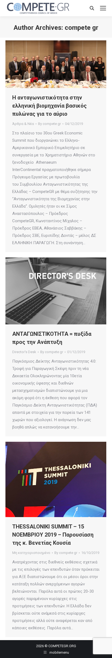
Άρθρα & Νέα (23, 124)
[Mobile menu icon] (103, 8)
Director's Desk (24, 352)
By (49, 124)
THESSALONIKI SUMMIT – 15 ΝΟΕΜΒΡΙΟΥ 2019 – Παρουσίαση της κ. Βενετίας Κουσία (53, 534)
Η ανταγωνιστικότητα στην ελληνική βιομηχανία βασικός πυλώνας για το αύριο (49, 105)
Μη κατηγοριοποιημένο (31, 553)
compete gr (81, 27)
